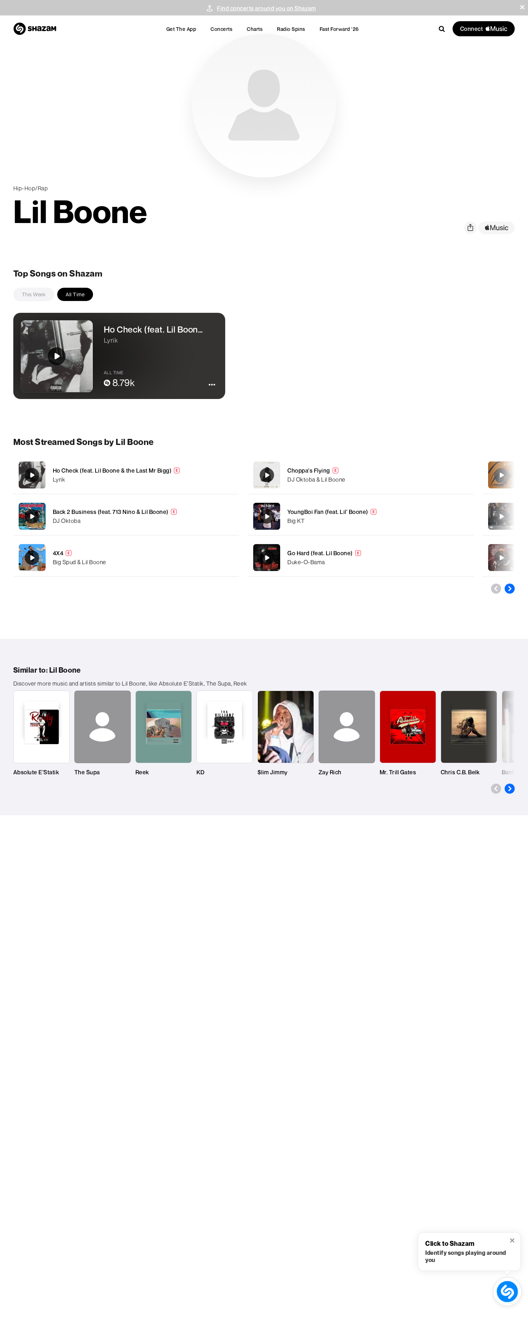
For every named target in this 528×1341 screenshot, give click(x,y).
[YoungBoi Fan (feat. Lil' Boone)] (360, 516)
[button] (522, 7)
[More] (223, 475)
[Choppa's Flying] (360, 475)
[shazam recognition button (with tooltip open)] (507, 1291)
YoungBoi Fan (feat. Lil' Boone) (327, 511)
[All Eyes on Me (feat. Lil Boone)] (501, 475)
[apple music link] (496, 228)
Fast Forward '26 (339, 29)
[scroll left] (496, 589)
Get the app (181, 29)
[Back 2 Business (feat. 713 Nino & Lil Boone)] (126, 516)
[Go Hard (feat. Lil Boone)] (360, 557)
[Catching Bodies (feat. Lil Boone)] (501, 558)
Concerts (221, 29)
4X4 (58, 553)
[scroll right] (510, 589)
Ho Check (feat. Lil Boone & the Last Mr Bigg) (112, 470)
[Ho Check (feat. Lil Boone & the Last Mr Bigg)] (126, 475)
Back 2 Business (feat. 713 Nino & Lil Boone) (110, 511)
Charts (255, 29)
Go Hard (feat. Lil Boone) (320, 553)
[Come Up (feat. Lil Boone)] (501, 516)
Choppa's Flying (308, 470)
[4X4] (126, 557)
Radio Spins (291, 29)
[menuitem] (181, 28)
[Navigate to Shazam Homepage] (34, 29)
